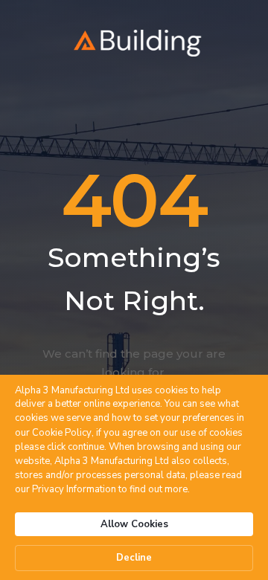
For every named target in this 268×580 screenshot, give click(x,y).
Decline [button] (134, 557)
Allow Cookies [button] (134, 524)
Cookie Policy (62, 432)
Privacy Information (74, 489)
